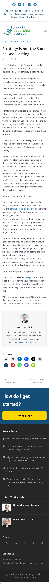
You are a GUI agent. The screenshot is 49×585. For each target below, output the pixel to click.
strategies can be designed (23, 208)
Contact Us (34, 10)
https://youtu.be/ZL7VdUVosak (17, 41)
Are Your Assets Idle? (9, 381)
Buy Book (31, 17)
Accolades (39, 14)
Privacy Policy (30, 577)
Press (30, 14)
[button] (45, 31)
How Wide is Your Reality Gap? (33, 381)
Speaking (8, 14)
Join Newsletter (16, 10)
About (22, 17)
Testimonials (20, 14)
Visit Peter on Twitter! (29, 342)
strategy (27, 277)
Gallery (14, 17)
